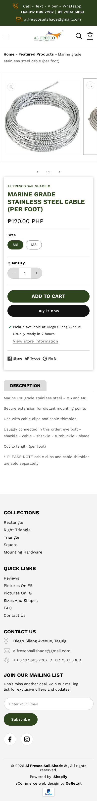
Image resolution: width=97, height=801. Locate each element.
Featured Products (36, 54)
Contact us (14, 615)
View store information (35, 341)
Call (26, 6)
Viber (53, 6)
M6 (15, 245)
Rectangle (13, 522)
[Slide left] (37, 171)
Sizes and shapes (21, 600)
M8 (34, 245)
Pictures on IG (18, 593)
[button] (79, 36)
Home (9, 54)
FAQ (8, 608)
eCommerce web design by (40, 783)
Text (39, 6)
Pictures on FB (18, 585)
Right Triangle (17, 529)
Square (10, 544)
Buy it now (48, 311)
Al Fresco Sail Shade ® (46, 766)
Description (25, 385)
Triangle (11, 537)
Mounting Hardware (23, 552)
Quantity (16, 263)
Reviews (11, 578)
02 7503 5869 (71, 12)
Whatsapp (72, 6)
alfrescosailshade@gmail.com (52, 19)
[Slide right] (59, 171)
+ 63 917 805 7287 (30, 660)
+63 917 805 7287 (37, 12)
